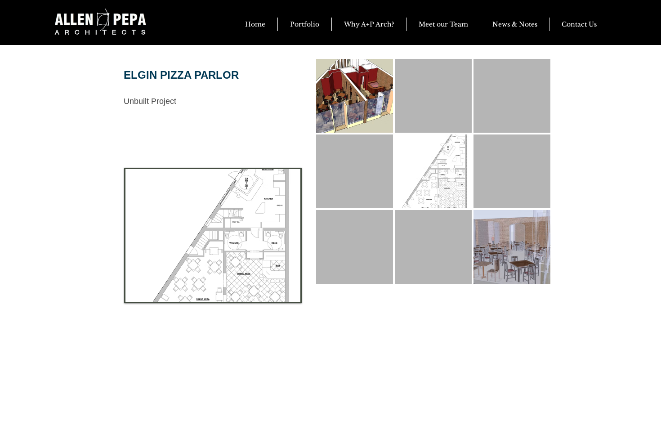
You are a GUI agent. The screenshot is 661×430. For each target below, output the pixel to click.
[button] (514, 24)
